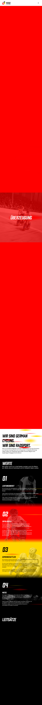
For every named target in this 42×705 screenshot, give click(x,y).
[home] (6, 3)
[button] (38, 2)
